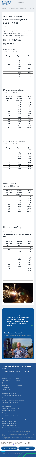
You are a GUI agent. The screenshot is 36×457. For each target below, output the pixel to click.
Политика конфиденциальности (12, 453)
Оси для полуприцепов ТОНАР (10, 408)
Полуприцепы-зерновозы (9, 421)
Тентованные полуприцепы (10, 415)
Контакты (19, 385)
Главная (4, 8)
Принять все (26, 448)
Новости (18, 378)
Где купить (5, 385)
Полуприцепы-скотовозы (9, 393)
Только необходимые (9, 448)
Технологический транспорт (10, 402)
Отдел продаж (6, 380)
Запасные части (6, 389)
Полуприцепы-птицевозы (9, 423)
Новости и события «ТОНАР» (16, 8)
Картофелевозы (6, 406)
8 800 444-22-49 (22, 2)
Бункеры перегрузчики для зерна (11, 395)
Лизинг (18, 380)
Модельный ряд (6, 378)
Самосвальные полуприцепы (10, 398)
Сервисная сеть (6, 387)
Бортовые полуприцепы (9, 425)
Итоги (18, 383)
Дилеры (4, 383)
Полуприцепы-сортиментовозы (11, 412)
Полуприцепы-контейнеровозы (11, 427)
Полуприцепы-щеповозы (9, 410)
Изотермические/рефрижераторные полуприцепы (16, 419)
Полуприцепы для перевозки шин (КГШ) (13, 400)
